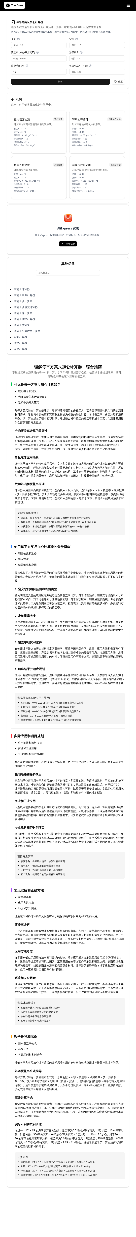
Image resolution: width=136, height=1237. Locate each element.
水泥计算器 (20, 337)
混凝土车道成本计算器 (27, 331)
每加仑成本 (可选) (78, 65)
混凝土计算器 (22, 289)
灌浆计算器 (20, 349)
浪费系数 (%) (17, 65)
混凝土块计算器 (23, 301)
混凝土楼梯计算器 (24, 319)
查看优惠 (70, 243)
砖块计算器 (20, 343)
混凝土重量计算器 (24, 295)
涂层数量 (74, 52)
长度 (13, 39)
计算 (60, 81)
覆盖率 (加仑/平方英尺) (23, 52)
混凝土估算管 (22, 325)
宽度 (71, 39)
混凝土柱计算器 (23, 313)
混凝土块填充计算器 (26, 307)
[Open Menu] (128, 5)
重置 (120, 81)
